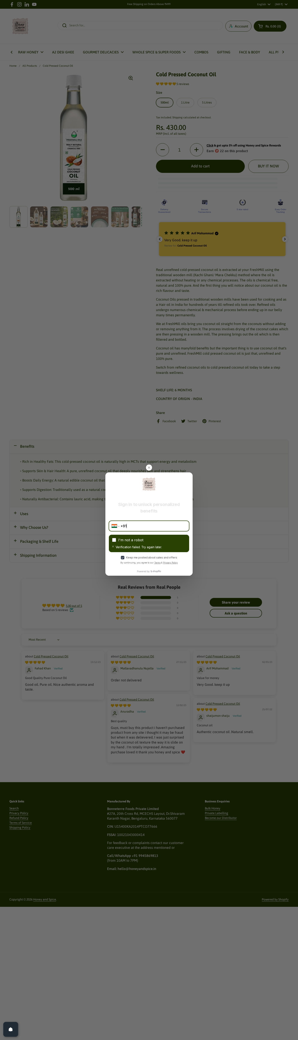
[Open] (10, 1029)
